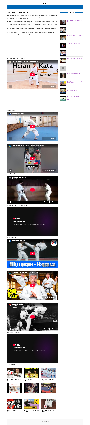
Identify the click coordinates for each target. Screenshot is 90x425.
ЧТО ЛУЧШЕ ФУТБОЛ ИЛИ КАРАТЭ (74, 58)
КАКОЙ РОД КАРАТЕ (71, 28)
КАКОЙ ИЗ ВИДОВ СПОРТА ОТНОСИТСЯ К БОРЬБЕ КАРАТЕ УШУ (74, 98)
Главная (10, 7)
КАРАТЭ (45, 3)
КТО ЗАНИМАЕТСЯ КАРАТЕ (73, 66)
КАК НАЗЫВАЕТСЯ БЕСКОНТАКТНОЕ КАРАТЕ (73, 89)
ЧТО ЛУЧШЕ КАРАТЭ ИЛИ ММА (73, 43)
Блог (16, 7)
